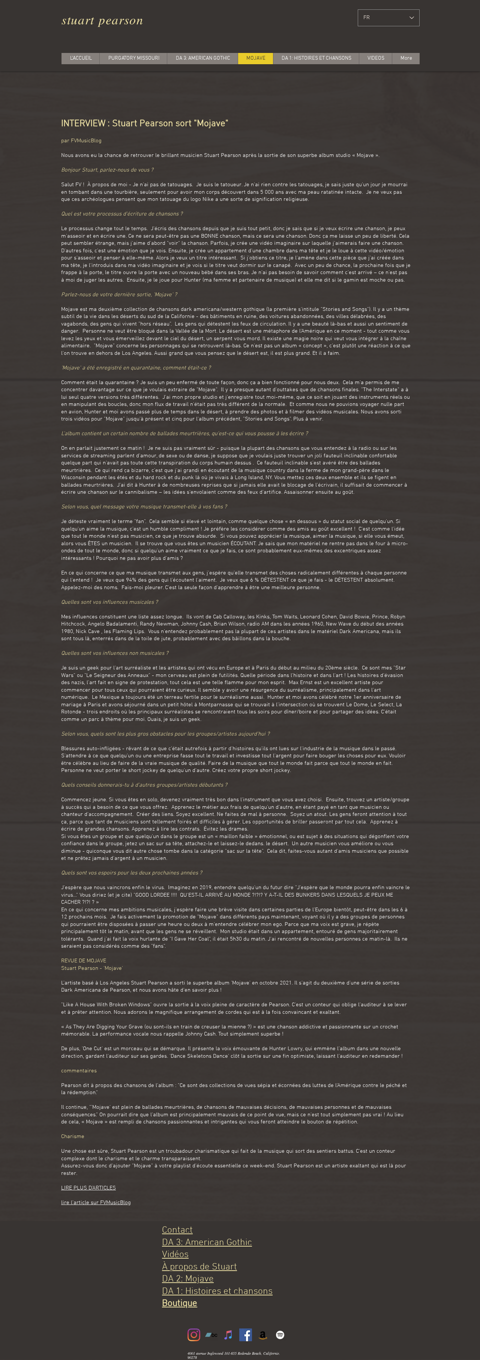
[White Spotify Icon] (280, 1334)
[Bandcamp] (211, 1334)
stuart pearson (103, 19)
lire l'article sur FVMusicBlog (96, 1202)
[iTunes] (228, 1334)
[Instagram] (194, 1334)
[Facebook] (245, 1334)
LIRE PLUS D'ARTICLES (88, 1188)
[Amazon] (262, 1334)
